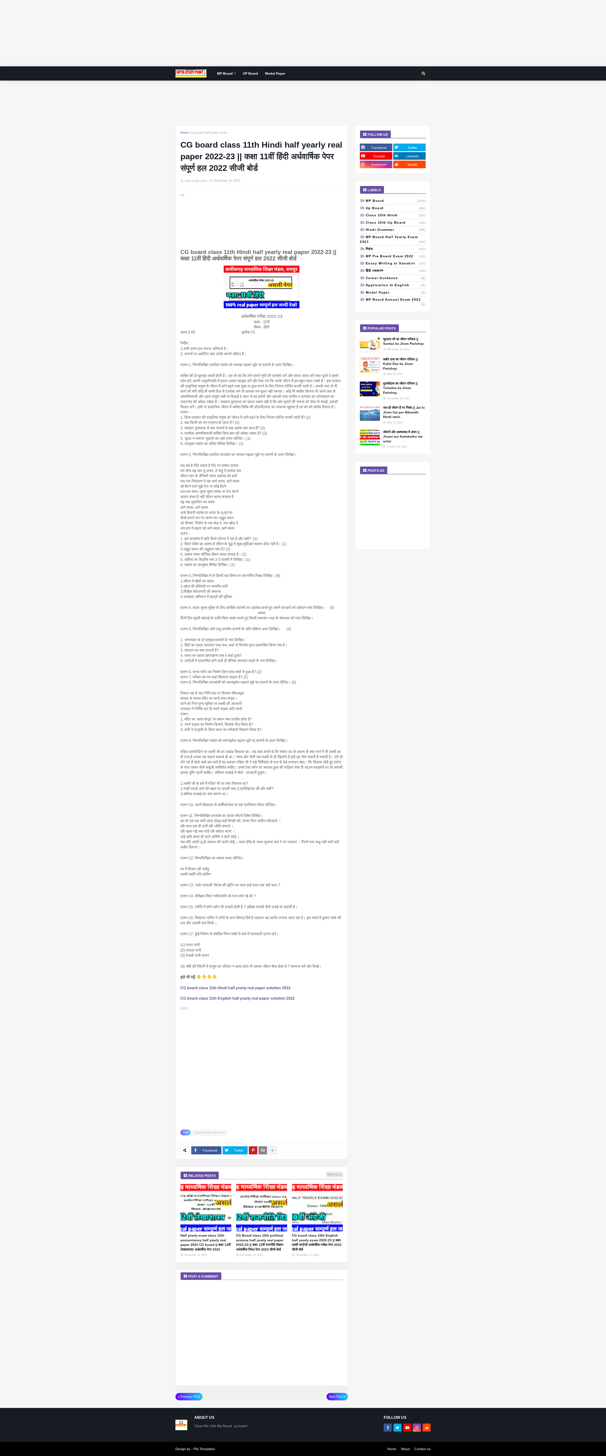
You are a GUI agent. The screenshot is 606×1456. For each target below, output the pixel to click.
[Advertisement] (142, 33)
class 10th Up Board (396, 222)
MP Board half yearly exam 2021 (393, 239)
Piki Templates (204, 1449)
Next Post (336, 1396)
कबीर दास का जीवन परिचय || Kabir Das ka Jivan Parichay (400, 363)
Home (184, 132)
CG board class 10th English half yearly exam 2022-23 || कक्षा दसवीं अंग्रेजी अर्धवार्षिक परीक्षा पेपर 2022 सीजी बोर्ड (317, 1242)
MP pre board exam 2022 (396, 256)
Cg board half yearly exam (209, 132)
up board (396, 208)
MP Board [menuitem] (225, 73)
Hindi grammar (396, 229)
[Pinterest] (253, 1150)
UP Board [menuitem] (250, 73)
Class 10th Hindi (396, 215)
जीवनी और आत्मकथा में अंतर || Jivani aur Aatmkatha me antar (403, 436)
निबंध (396, 249)
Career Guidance (396, 278)
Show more (334, 1174)
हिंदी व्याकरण (396, 270)
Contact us (422, 1449)
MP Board (396, 201)
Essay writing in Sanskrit (396, 263)
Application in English (396, 285)
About (405, 1449)
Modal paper (396, 292)
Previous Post (190, 1396)
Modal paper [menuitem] (275, 73)
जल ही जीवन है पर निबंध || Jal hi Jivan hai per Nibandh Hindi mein (404, 412)
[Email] (262, 1150)
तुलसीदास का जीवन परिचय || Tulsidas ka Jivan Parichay (400, 388)
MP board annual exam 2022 (396, 300)
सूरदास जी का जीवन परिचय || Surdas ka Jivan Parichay (403, 341)
